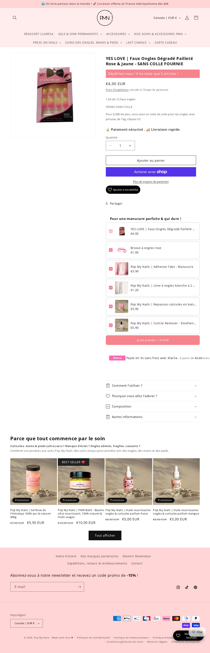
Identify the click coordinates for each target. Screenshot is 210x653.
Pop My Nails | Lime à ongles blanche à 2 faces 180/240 (164, 285)
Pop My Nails (41, 637)
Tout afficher (105, 535)
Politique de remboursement (131, 637)
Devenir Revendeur (137, 556)
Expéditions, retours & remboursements (97, 563)
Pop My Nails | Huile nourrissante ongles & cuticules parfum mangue (176, 511)
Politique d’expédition (166, 637)
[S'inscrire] (79, 587)
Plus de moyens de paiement (151, 181)
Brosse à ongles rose (146, 248)
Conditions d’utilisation (185, 641)
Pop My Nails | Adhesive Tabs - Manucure (162, 267)
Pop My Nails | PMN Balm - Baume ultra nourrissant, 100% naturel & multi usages (81, 513)
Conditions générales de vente (125, 641)
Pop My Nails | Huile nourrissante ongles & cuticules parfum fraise (128, 511)
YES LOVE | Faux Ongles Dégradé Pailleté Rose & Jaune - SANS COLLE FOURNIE (164, 229)
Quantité (111, 137)
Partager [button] (116, 203)
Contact (137, 563)
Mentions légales (157, 641)
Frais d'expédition (117, 89)
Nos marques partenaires (100, 556)
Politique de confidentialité (93, 637)
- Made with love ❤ (61, 637)
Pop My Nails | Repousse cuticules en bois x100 (164, 304)
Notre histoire (66, 556)
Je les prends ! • (153, 340)
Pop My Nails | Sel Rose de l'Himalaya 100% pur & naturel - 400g (31, 513)
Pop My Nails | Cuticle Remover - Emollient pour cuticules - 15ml (164, 323)
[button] (14, 17)
